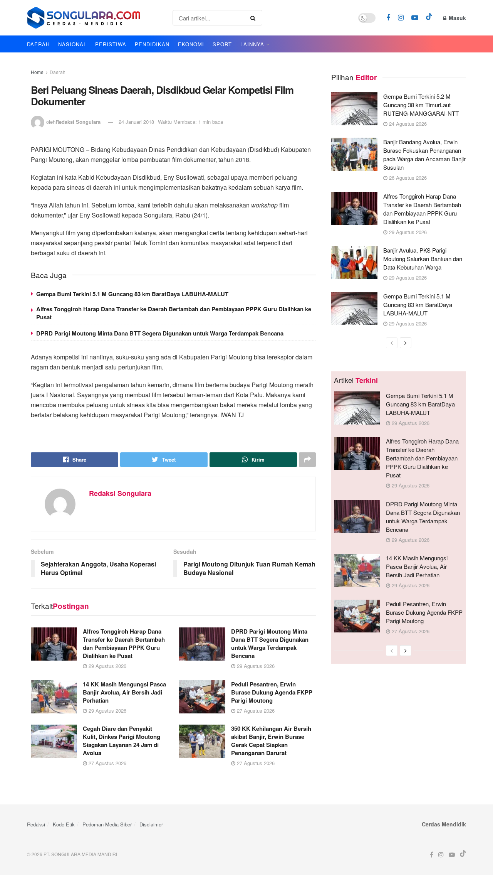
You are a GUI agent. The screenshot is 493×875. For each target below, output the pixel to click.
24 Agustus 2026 (407, 123)
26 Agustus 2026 (407, 177)
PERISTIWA (110, 44)
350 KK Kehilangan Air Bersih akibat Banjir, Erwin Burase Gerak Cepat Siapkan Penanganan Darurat (271, 740)
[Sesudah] (405, 342)
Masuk (456, 18)
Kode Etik (64, 824)
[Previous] (391, 342)
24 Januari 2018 (136, 121)
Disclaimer (151, 824)
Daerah (57, 72)
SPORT (222, 44)
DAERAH (38, 44)
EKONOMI (191, 44)
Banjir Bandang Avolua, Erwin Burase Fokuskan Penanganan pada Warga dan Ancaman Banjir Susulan (424, 154)
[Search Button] (254, 17)
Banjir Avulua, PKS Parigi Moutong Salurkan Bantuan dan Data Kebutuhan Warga (422, 258)
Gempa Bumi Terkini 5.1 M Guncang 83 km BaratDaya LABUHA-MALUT (132, 294)
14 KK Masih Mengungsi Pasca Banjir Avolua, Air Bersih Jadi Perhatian (124, 692)
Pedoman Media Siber (107, 824)
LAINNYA (252, 44)
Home (37, 72)
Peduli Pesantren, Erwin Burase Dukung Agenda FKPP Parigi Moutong (271, 692)
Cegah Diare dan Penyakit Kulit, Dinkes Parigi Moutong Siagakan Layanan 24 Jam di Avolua (121, 740)
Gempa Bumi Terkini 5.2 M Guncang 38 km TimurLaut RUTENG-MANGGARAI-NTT (421, 104)
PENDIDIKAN (152, 44)
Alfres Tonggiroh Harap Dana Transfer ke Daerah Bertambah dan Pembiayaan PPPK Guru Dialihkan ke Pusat (173, 313)
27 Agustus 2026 (255, 710)
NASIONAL (72, 44)
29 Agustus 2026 (106, 665)
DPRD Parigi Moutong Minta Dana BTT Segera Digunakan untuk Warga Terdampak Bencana (159, 333)
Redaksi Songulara (78, 121)
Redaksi (36, 824)
